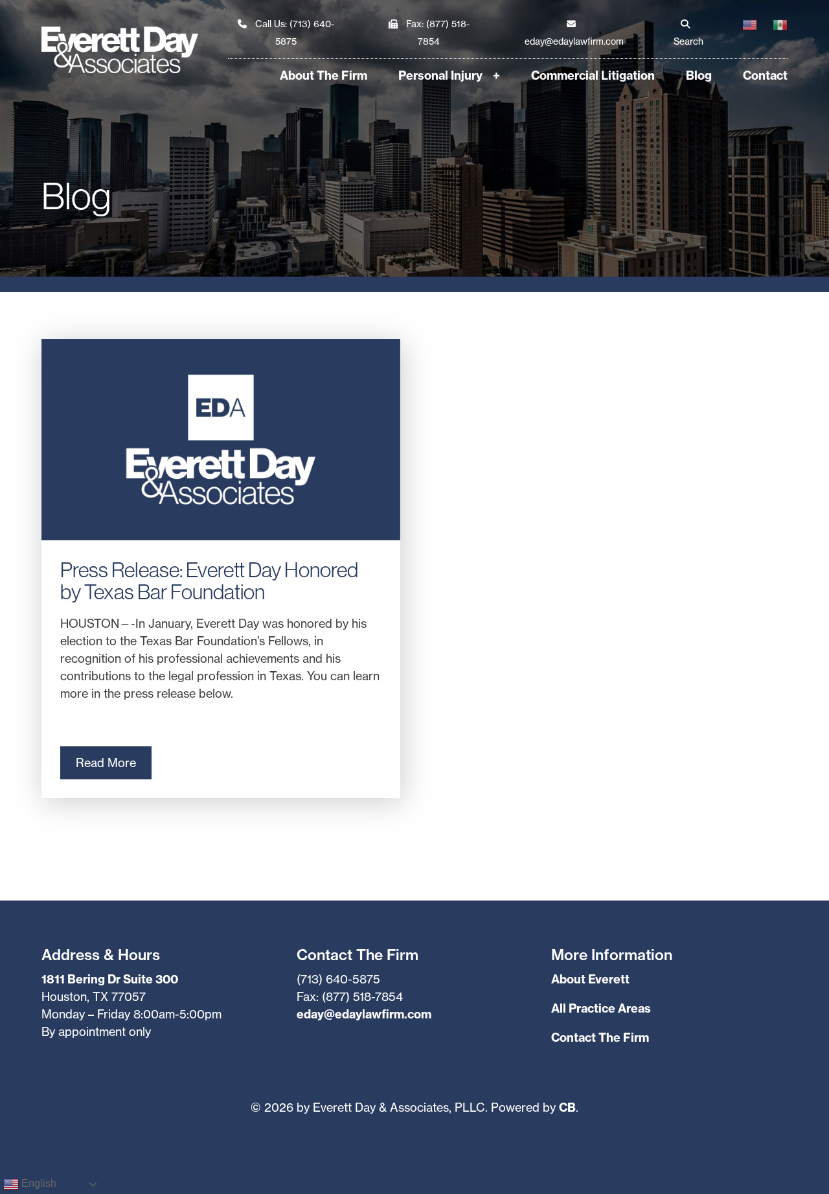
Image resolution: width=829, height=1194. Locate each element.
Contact (765, 75)
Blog (699, 75)
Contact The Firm (600, 1037)
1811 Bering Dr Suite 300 (109, 979)
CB (567, 1107)
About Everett (590, 979)
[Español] (772, 33)
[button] (685, 33)
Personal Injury (440, 75)
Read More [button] (106, 762)
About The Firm (323, 75)
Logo (134, 50)
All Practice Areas (601, 1008)
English (37, 1183)
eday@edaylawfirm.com (364, 1014)
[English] (742, 33)
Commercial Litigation (593, 75)
